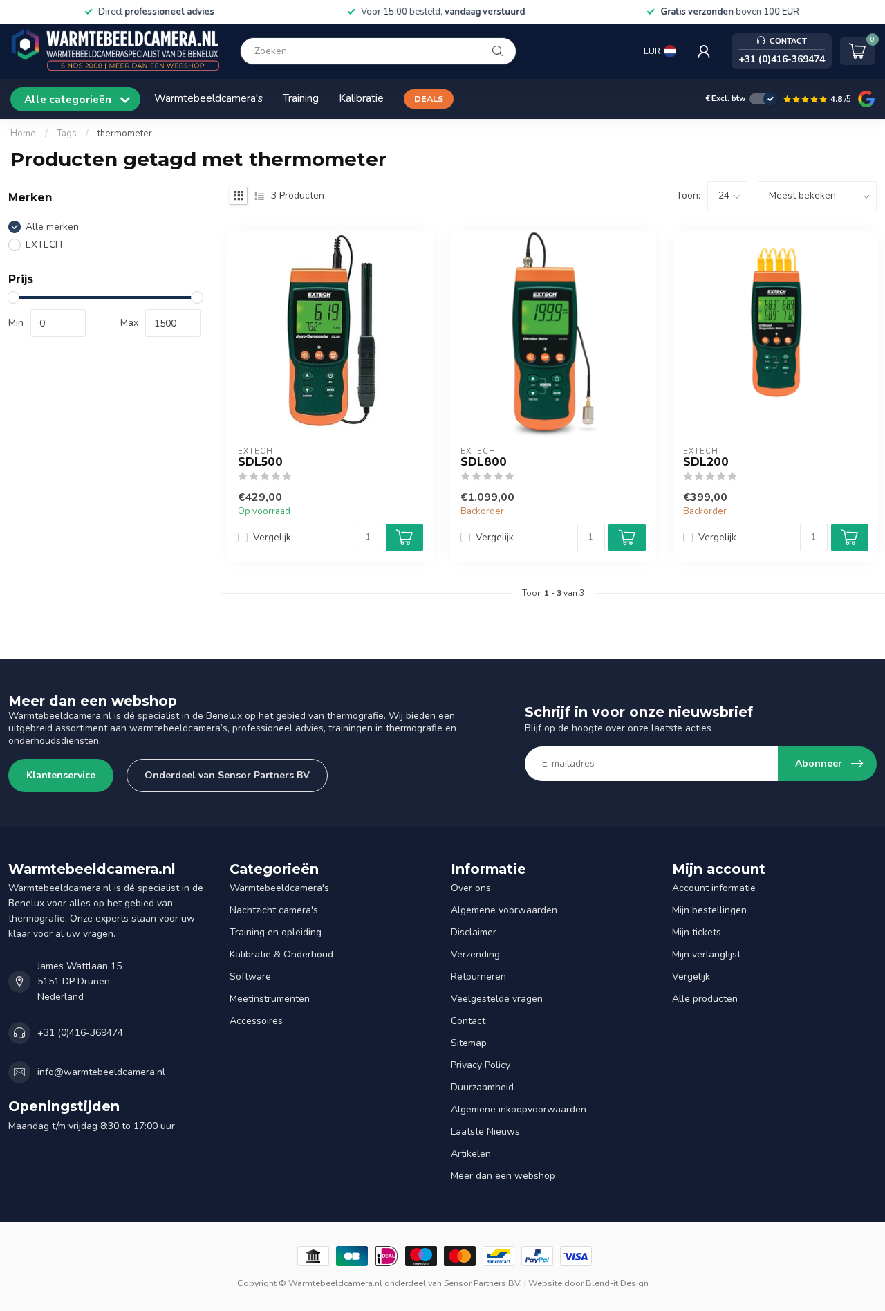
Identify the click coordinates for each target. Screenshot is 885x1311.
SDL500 (260, 462)
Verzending (475, 954)
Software (250, 976)
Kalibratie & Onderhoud (281, 954)
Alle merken (52, 226)
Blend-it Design (617, 1283)
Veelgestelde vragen (497, 998)
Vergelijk (272, 537)
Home (23, 133)
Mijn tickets (696, 932)
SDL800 (483, 462)
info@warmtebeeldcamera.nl (101, 1072)
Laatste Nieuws (485, 1131)
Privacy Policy (480, 1065)
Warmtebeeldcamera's (208, 98)
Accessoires (256, 1020)
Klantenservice (60, 775)
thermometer (124, 133)
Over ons (471, 888)
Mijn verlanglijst (706, 954)
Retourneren (478, 976)
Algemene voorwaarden (504, 910)
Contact (468, 1020)
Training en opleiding (276, 932)
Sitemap (469, 1042)
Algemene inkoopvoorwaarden (518, 1109)
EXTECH (44, 244)
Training (301, 98)
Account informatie (714, 888)
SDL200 (706, 462)
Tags (67, 133)
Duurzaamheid (482, 1087)
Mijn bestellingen (709, 910)
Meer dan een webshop (503, 1175)
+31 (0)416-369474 (80, 1032)
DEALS (428, 98)
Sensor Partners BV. (483, 1283)
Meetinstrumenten (270, 998)
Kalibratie (361, 98)
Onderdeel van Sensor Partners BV (227, 775)
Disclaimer (473, 932)
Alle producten (705, 998)
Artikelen (471, 1153)
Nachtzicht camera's (274, 910)
